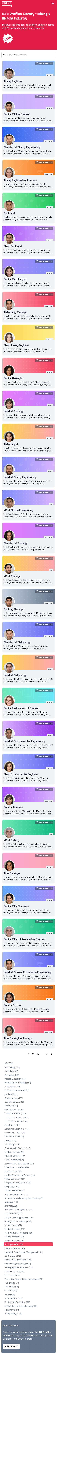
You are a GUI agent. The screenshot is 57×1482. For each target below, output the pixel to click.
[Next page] (52, 1054)
